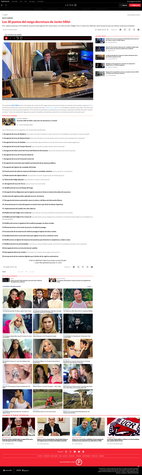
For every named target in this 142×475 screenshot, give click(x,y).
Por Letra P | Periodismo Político (10, 29)
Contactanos (60, 451)
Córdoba (78, 456)
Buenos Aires (54, 456)
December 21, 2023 (55, 263)
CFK (21, 1)
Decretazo (31, 271)
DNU (90, 105)
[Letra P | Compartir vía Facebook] (129, 29)
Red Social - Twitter (66, 451)
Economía (46, 456)
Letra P (5, 14)
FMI (26, 1)
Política (40, 456)
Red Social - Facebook (70, 451)
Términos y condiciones (121, 473)
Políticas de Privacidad (133, 473)
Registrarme (136, 5)
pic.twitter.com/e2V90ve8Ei (57, 260)
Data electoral (69, 9)
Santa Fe (65, 456)
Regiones (38, 9)
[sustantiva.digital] (25, 470)
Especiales (52, 9)
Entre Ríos (72, 456)
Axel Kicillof (40, 1)
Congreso (101, 456)
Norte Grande (86, 456)
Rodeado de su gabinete (52, 107)
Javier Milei (14, 1)
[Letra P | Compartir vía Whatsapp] (120, 29)
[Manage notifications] (138, 466)
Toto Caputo (32, 1)
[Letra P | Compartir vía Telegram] (134, 29)
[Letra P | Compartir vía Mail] (138, 29)
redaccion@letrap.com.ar (132, 471)
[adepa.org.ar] (18, 470)
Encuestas (86, 9)
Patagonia (94, 456)
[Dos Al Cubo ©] (7, 470)
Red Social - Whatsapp (83, 451)
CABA (60, 456)
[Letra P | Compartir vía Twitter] (125, 29)
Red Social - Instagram (74, 451)
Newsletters (102, 9)
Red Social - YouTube (79, 451)
